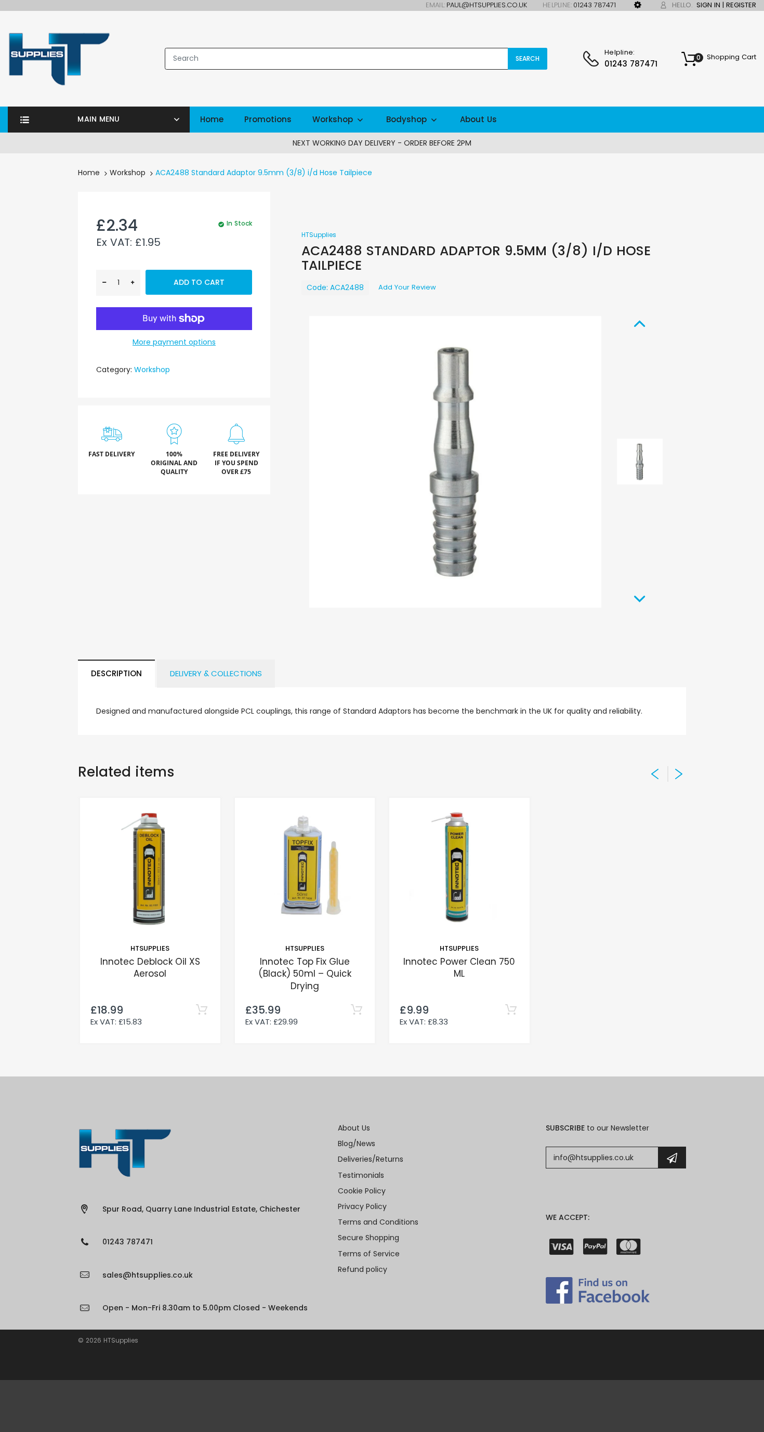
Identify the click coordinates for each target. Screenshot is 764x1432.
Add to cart (199, 282)
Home (89, 172)
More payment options (174, 342)
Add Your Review (407, 287)
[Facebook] (598, 1289)
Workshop (128, 172)
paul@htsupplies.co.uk (486, 5)
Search (527, 58)
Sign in (708, 5)
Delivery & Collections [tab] (216, 673)
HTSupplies (318, 234)
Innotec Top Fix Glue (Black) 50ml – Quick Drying (304, 974)
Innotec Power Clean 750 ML (459, 967)
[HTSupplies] (59, 58)
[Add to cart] (202, 1010)
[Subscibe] (672, 1157)
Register (741, 5)
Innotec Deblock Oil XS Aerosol (150, 967)
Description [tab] (116, 673)
